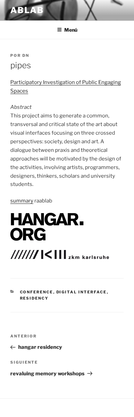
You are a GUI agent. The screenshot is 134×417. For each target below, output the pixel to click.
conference (36, 292)
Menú (70, 30)
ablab (27, 10)
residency (34, 298)
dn (25, 55)
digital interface (81, 292)
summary (21, 201)
